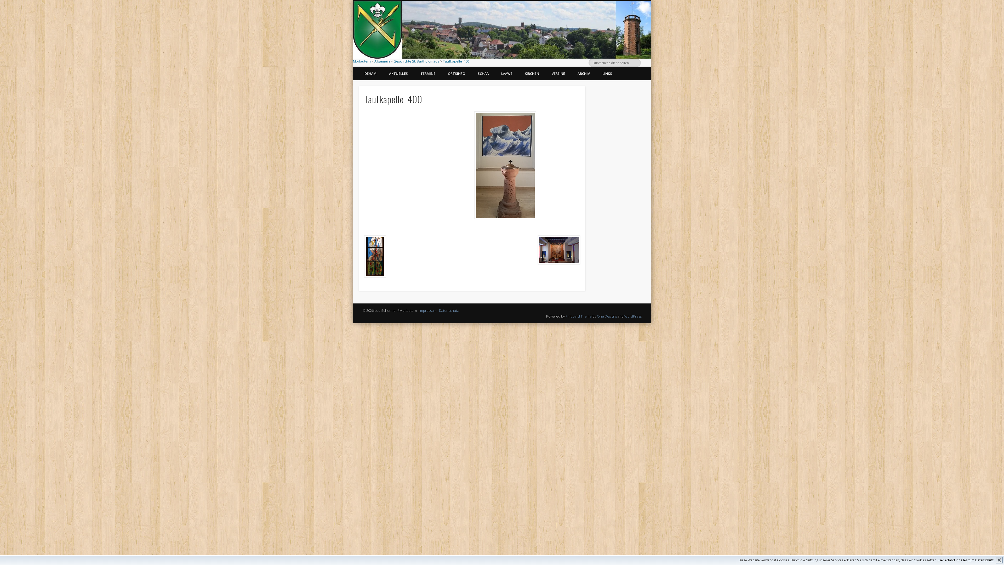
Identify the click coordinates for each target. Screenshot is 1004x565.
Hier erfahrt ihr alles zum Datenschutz (966, 560)
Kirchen (532, 73)
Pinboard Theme (579, 316)
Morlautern (362, 61)
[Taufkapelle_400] (505, 165)
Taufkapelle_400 (456, 61)
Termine (427, 73)
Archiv (584, 73)
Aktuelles (398, 73)
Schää (483, 73)
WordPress (633, 316)
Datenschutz (449, 310)
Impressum (428, 310)
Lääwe (506, 73)
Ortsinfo (456, 73)
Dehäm (370, 73)
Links (607, 73)
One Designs (607, 316)
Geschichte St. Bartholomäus (416, 61)
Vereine (558, 73)
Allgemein (382, 61)
